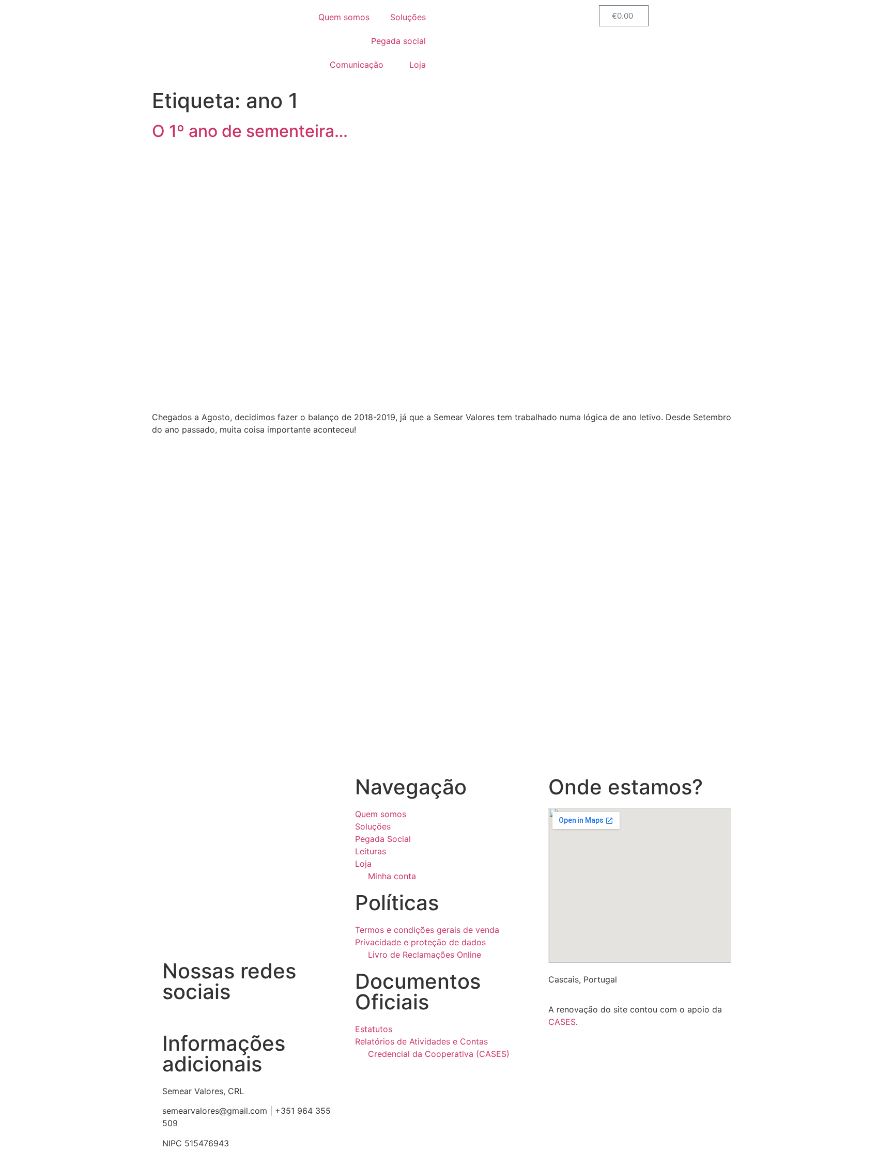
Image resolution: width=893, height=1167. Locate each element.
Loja (417, 64)
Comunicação (356, 64)
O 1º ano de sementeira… (250, 131)
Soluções (408, 17)
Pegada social (398, 41)
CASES (562, 1022)
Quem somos (343, 17)
